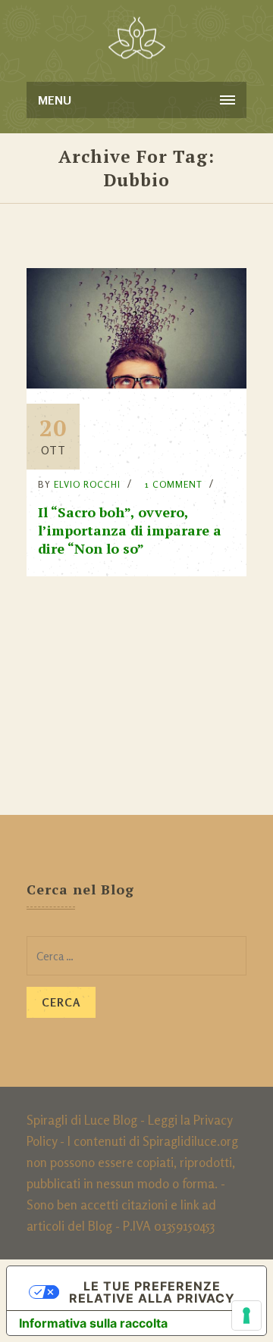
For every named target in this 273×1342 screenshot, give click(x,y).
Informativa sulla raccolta (93, 1323)
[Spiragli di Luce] (136, 38)
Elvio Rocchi (87, 484)
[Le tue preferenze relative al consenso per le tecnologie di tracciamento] (246, 1315)
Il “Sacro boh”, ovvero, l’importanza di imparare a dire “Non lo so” (129, 530)
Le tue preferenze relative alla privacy (152, 1292)
